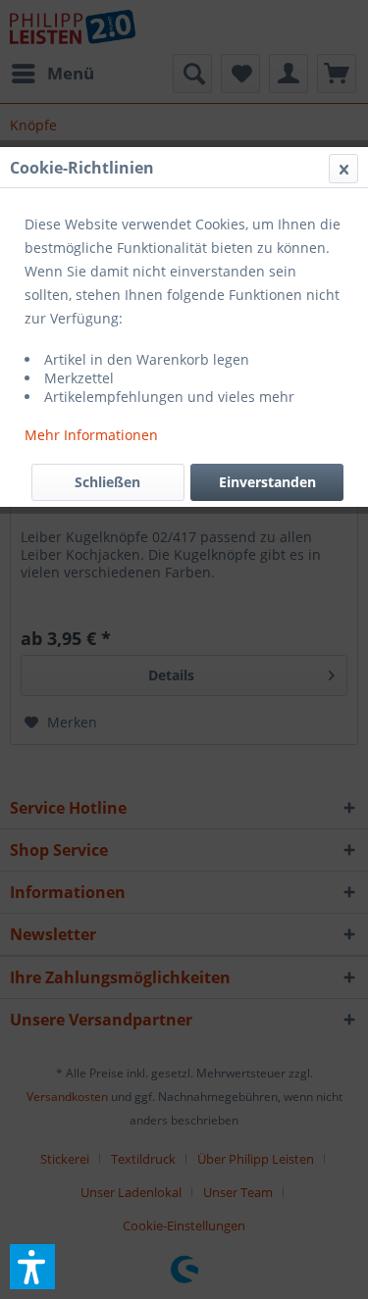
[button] (32, 1266)
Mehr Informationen (91, 434)
